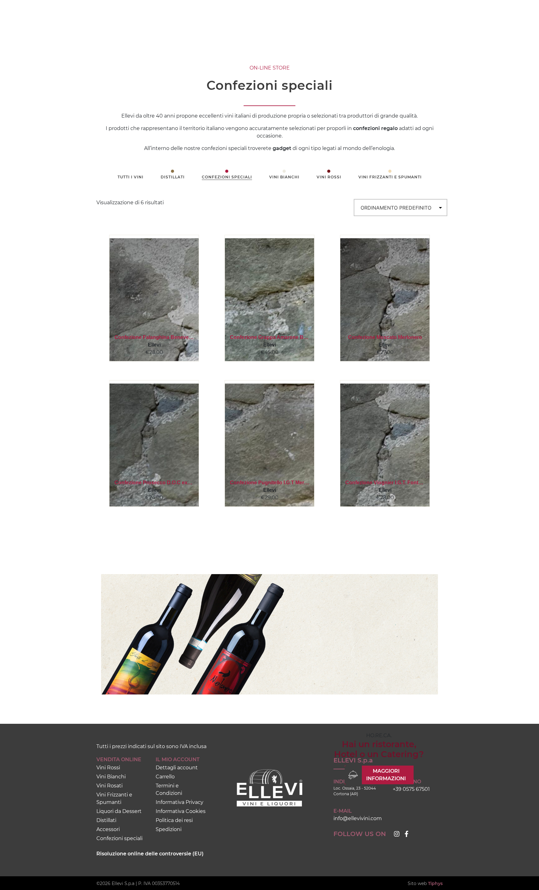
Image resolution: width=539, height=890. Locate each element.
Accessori (108, 829)
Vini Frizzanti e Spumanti (390, 177)
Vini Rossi (329, 177)
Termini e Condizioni (169, 789)
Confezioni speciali (227, 177)
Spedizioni (169, 829)
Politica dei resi (174, 820)
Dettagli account (177, 768)
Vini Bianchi (284, 177)
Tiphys (435, 883)
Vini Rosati (109, 786)
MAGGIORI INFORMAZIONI (386, 774)
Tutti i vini (130, 177)
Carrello (165, 777)
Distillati (173, 177)
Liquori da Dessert (119, 811)
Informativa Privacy (179, 802)
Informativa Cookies (181, 811)
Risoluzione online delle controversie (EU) (150, 854)
